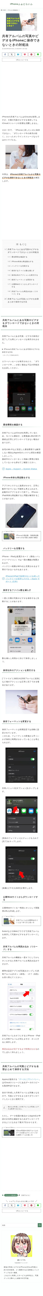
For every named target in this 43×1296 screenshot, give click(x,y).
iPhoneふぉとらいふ (21, 4)
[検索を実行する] (40, 1225)
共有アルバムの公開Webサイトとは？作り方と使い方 (27, 921)
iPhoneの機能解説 (11, 1195)
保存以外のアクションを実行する (25, 275)
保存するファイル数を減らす (23, 270)
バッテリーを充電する (20, 266)
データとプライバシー (29, 1079)
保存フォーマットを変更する (23, 279)
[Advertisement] (21, 86)
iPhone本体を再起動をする (22, 261)
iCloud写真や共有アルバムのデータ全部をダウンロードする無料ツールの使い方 (27, 1132)
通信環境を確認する (19, 257)
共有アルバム (26, 1195)
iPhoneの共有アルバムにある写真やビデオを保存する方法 (21, 352)
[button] (5, 54)
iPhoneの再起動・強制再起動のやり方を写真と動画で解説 (27, 536)
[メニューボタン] (39, 4)
